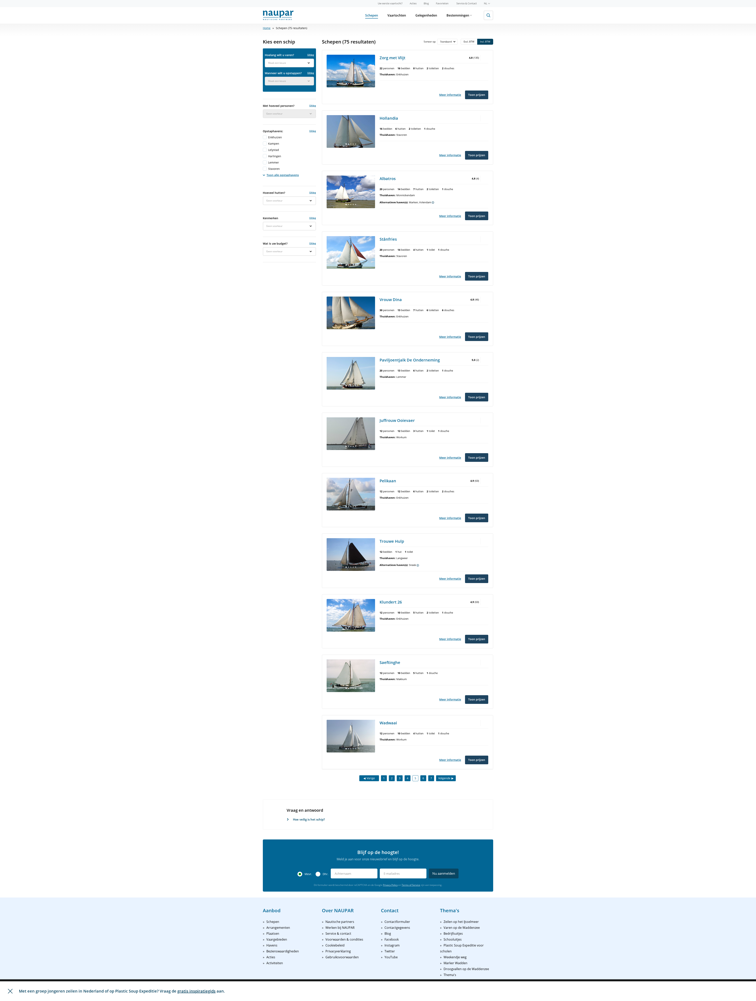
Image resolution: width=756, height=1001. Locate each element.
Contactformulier (397, 922)
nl (485, 3)
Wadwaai (388, 723)
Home (267, 28)
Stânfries (388, 239)
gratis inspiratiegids (196, 991)
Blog (426, 3)
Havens (271, 945)
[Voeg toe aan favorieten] (485, 57)
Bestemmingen (458, 15)
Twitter (389, 951)
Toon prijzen (476, 95)
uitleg (310, 54)
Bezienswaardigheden (282, 951)
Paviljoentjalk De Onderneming (410, 360)
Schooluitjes (453, 939)
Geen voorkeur (274, 113)
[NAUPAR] (278, 15)
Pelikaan (388, 480)
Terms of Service (411, 885)
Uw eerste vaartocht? (390, 3)
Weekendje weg (455, 957)
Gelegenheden (426, 15)
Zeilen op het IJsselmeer (461, 922)
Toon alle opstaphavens (283, 175)
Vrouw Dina (391, 299)
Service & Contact (466, 3)
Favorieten (442, 3)
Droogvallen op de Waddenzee (466, 969)
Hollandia (389, 118)
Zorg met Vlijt (392, 57)
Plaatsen (272, 933)
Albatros (388, 178)
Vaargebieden (276, 939)
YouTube (391, 957)
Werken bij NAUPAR (340, 927)
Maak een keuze (277, 63)
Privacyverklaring (338, 951)
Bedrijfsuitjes (453, 933)
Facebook (391, 939)
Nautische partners (339, 922)
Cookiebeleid (335, 945)
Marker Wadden (455, 963)
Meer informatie (450, 95)
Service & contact (338, 933)
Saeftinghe (390, 662)
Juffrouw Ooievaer (397, 420)
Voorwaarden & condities (344, 939)
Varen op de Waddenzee (462, 927)
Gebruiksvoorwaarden (342, 957)
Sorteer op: (430, 41)
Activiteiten (274, 963)
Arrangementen (278, 927)
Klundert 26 (391, 602)
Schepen (371, 15)
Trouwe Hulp (392, 541)
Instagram (392, 945)
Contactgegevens (397, 927)
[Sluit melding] (10, 991)
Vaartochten (396, 15)
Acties (413, 3)
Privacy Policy (390, 885)
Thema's (450, 975)
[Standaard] (447, 42)
